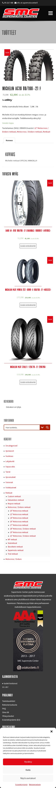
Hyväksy (28, 761)
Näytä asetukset (28, 778)
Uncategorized (11, 445)
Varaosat (9, 482)
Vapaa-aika (10, 466)
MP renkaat (12, 539)
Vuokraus (9, 456)
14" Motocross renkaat (19, 518)
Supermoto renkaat (15, 550)
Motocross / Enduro (14, 559)
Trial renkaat (13, 554)
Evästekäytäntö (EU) (11, 719)
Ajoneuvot (10, 451)
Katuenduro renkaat (16, 500)
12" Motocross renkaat (19, 514)
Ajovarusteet (11, 477)
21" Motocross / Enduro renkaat (23, 536)
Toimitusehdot (8, 701)
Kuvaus (9, 140)
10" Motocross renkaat (19, 511)
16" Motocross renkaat (19, 521)
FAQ (4, 708)
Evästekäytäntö (21, 784)
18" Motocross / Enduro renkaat (23, 528)
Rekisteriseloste (35, 784)
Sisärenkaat (12, 543)
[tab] (9, 140)
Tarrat (8, 472)
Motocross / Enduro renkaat (29, 131)
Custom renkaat (14, 496)
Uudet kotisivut (10, 683)
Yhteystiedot (8, 716)
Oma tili (5, 712)
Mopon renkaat (14, 503)
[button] (51, 731)
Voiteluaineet (11, 487)
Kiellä (28, 770)
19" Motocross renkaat (19, 532)
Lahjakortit (10, 461)
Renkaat (46, 131)
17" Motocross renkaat (19, 525)
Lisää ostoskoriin (28, 246)
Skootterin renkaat (15, 546)
